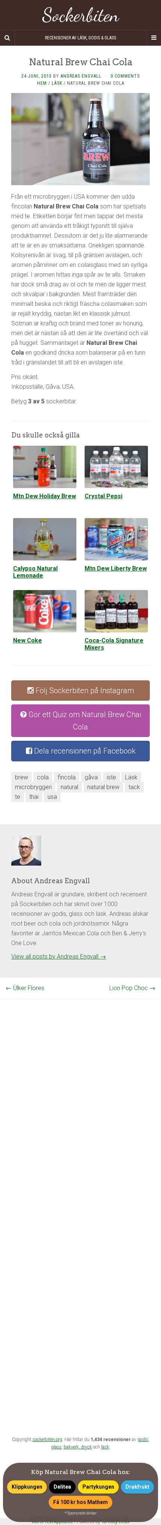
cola (43, 777)
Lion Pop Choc (132, 988)
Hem (42, 83)
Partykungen (98, 1487)
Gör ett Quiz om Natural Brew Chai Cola (84, 720)
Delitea (62, 1487)
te (17, 796)
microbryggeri (33, 787)
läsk (105, 1447)
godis (142, 1439)
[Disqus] (80, 1092)
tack (134, 787)
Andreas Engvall (81, 76)
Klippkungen (27, 1487)
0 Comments (125, 76)
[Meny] (153, 37)
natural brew (103, 787)
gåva (91, 777)
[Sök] (7, 37)
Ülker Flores (25, 988)
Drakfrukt (137, 1487)
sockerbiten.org (47, 1439)
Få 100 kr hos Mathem (80, 1502)
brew (21, 777)
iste (111, 777)
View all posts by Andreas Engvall (58, 956)
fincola (67, 777)
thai (34, 796)
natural (69, 787)
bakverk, (72, 1447)
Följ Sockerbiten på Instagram (84, 690)
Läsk (57, 83)
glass (56, 1447)
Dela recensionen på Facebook (84, 750)
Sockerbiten (80, 15)
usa (52, 796)
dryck (86, 1447)
